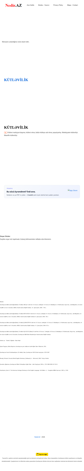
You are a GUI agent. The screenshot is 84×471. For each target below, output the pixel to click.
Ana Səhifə (30, 5)
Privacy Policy (58, 5)
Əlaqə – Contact (72, 5)
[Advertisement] (42, 25)
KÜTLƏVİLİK (16, 80)
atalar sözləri (3, 448)
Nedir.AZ (37, 437)
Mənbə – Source (43, 5)
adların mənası (3, 451)
